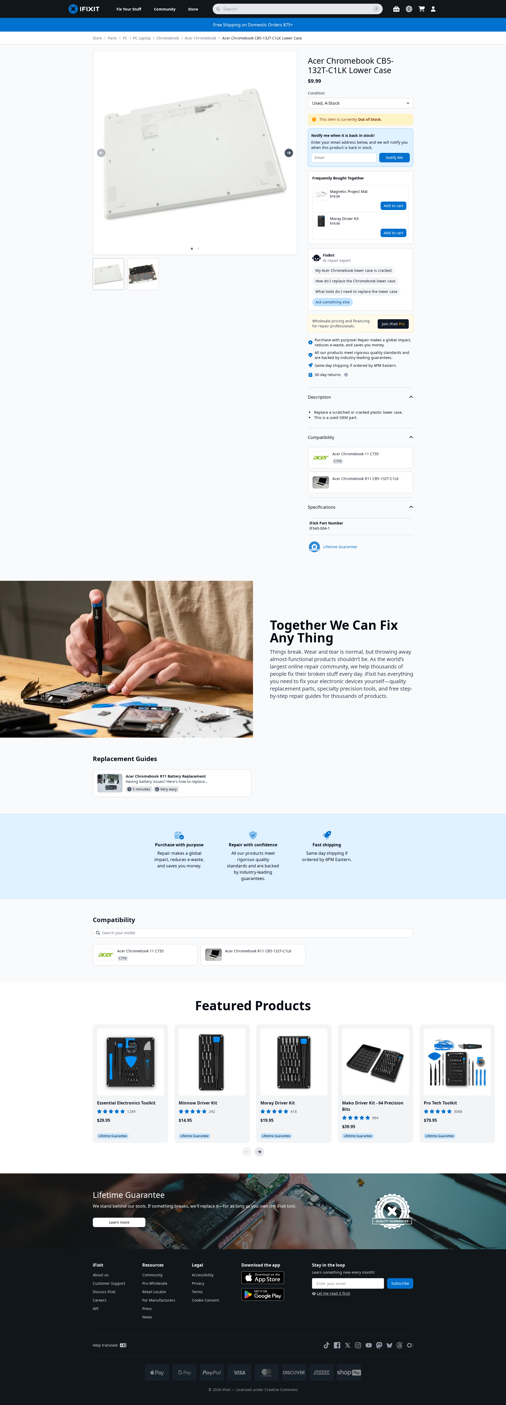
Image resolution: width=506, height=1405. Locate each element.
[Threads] (399, 1345)
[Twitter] (347, 1345)
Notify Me (394, 157)
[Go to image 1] (192, 249)
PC (125, 38)
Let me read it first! (333, 1293)
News (147, 1316)
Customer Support (109, 1283)
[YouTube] (369, 1345)
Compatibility (321, 437)
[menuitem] (129, 9)
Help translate (105, 1345)
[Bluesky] (389, 1345)
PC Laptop (142, 38)
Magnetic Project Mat (349, 191)
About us (101, 1274)
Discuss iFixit (104, 1291)
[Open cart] (421, 9)
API (96, 1308)
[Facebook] (337, 1345)
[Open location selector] (409, 9)
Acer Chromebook (200, 38)
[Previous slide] (246, 1152)
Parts (112, 38)
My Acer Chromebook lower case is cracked (353, 270)
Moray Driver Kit (344, 218)
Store (97, 38)
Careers (99, 1300)
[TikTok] (326, 1345)
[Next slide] (259, 1152)
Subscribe (400, 1283)
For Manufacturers (158, 1300)
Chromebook (168, 38)
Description (319, 397)
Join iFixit (393, 323)
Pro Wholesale (154, 1283)
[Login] (433, 9)
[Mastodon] (379, 1345)
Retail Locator (154, 1291)
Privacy (198, 1283)
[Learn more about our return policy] (346, 375)
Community (152, 1274)
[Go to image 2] (198, 249)
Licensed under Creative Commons (267, 1389)
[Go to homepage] (86, 9)
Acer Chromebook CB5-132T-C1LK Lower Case (262, 38)
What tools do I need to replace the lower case (356, 291)
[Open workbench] (396, 9)
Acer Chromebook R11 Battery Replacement (166, 776)
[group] (101, 153)
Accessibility (202, 1274)
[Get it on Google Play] (262, 1294)
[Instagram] (358, 1345)
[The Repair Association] (410, 1345)
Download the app (260, 1265)
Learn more (119, 1222)
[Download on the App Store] (262, 1277)
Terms (197, 1291)
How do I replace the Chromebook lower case (355, 280)
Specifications (321, 507)
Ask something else (332, 301)
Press (147, 1308)
